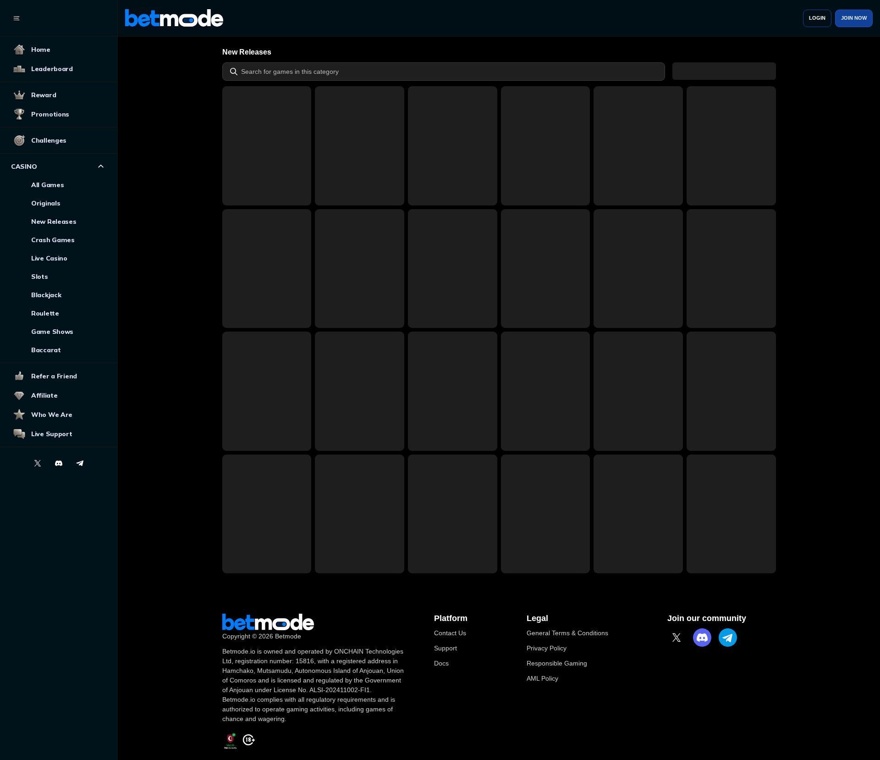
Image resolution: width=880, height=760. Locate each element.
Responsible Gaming (557, 663)
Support (445, 648)
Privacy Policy (546, 648)
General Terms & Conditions (567, 633)
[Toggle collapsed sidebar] (16, 18)
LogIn (817, 18)
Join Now (854, 18)
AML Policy (542, 678)
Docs (441, 663)
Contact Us (450, 633)
